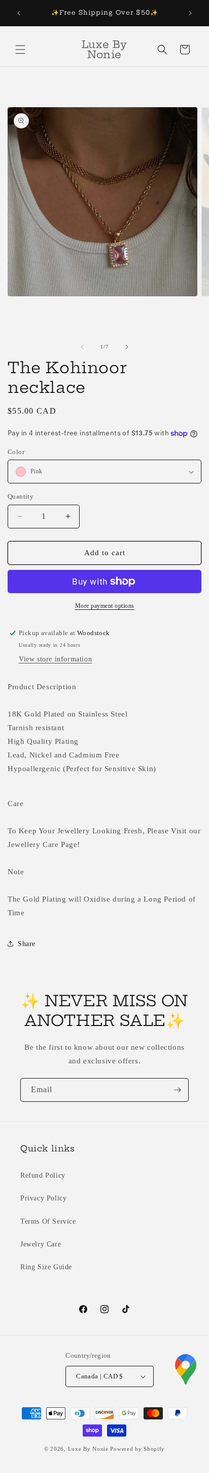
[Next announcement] (190, 13)
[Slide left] (82, 347)
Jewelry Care (40, 1244)
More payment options (104, 605)
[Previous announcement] (19, 13)
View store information (55, 659)
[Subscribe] (177, 1090)
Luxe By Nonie (88, 1449)
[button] (20, 49)
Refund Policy (42, 1175)
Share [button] (27, 944)
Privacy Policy (43, 1198)
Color (16, 452)
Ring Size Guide (46, 1267)
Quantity (20, 496)
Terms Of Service (48, 1221)
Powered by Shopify (137, 1449)
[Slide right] (127, 347)
